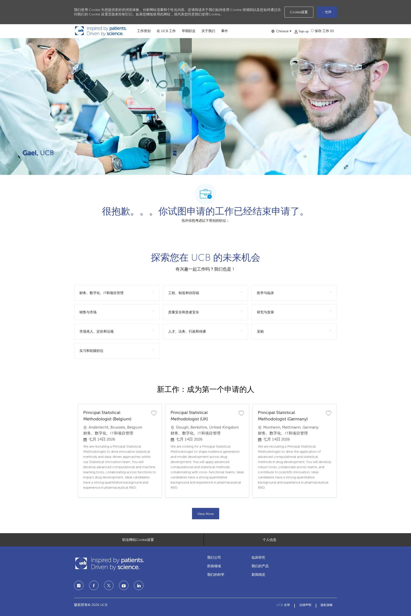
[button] (281, 31)
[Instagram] (78, 585)
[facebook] (93, 585)
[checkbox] (153, 413)
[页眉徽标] (101, 31)
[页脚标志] (109, 564)
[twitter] (108, 585)
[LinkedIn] (123, 585)
